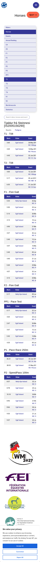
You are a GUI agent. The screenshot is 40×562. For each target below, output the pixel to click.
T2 (7, 83)
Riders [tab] (8, 27)
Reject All (20, 557)
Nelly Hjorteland (21, 201)
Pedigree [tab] (18, 130)
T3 (7, 88)
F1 (6, 53)
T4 (7, 92)
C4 (7, 45)
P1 (7, 62)
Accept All (20, 546)
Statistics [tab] (9, 109)
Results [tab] (8, 130)
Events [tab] (8, 36)
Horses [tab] (8, 32)
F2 (6, 58)
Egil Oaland (19, 143)
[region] (20, 544)
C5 (7, 49)
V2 (7, 101)
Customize (20, 552)
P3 (7, 71)
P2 (7, 66)
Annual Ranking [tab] (11, 40)
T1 (7, 79)
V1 (7, 97)
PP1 (7, 75)
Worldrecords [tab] (11, 105)
